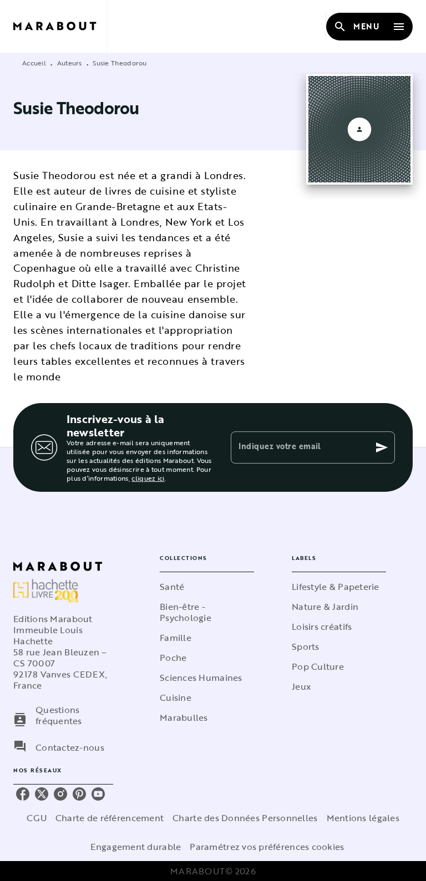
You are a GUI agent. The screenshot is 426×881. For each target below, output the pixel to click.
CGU (37, 817)
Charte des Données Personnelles (245, 817)
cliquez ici (147, 478)
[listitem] (22, 794)
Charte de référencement (109, 817)
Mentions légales (363, 817)
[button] (207, 587)
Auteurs (69, 63)
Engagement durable (135, 846)
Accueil (34, 63)
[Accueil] (59, 26)
